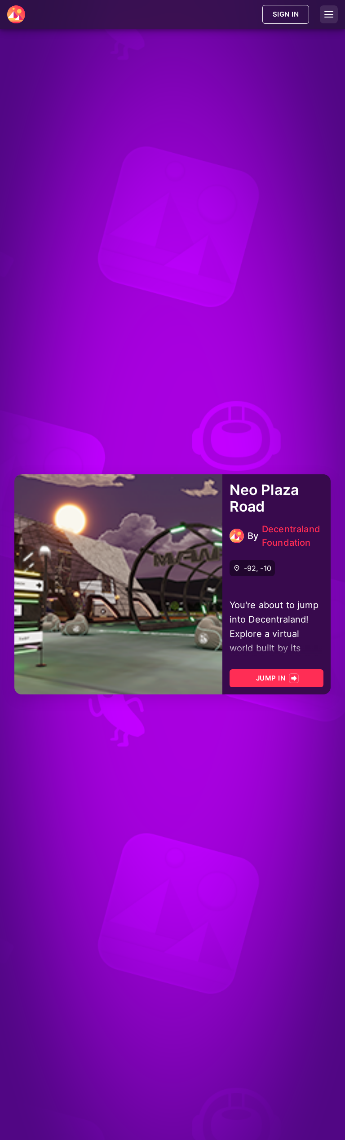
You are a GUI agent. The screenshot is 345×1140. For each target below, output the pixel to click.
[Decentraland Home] (16, 14)
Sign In (286, 14)
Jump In (270, 678)
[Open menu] (329, 14)
